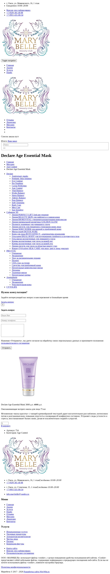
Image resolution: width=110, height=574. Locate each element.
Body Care (16, 205)
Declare (9, 174)
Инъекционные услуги (17, 532)
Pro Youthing (17, 183)
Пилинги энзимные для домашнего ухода (31, 224)
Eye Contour (17, 181)
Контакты (10, 127)
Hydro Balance (18, 193)
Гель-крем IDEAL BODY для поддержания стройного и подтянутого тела (45, 236)
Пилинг (15, 260)
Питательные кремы (21, 275)
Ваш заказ (12, 141)
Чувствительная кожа (21, 284)
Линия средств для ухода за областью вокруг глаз (34, 246)
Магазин (10, 125)
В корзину (5, 426)
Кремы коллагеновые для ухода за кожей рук (32, 243)
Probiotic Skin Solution (22, 178)
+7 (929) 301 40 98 (14, 13)
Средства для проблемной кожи (26, 265)
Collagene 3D (12, 212)
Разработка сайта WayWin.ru (37, 572)
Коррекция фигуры (15, 544)
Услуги (9, 70)
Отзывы (10, 120)
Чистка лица (12, 539)
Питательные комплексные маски (27, 268)
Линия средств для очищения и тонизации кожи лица (36, 227)
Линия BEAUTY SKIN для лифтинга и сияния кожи (36, 217)
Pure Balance (17, 200)
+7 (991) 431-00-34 (14, 15)
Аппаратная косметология (18, 536)
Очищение (17, 253)
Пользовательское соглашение (20, 553)
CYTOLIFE (11, 287)
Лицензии (11, 122)
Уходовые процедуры (16, 534)
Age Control (11, 167)
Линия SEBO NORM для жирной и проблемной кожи (36, 229)
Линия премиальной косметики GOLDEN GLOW (35, 222)
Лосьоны (16, 270)
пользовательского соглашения (15, 343)
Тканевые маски (19, 272)
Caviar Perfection (19, 186)
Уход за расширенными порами (26, 258)
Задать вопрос (7, 302)
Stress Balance (18, 195)
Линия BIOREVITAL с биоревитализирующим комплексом (39, 219)
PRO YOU (11, 251)
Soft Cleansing (18, 203)
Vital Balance (17, 190)
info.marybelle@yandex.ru (17, 494)
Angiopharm (11, 277)
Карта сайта (11, 548)
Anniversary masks (20, 176)
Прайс (9, 72)
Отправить (6, 348)
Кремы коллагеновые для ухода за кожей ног (32, 241)
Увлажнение (17, 256)
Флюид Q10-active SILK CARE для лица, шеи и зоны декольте (40, 248)
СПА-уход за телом (21, 263)
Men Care (16, 207)
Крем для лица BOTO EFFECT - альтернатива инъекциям (38, 234)
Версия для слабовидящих (18, 10)
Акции (9, 68)
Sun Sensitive (17, 210)
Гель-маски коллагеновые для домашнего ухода (33, 239)
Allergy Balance (19, 198)
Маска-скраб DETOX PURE (25, 231)
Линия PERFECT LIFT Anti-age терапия (30, 215)
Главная (10, 65)
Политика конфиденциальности (15, 567)
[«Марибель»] (26, 58)
